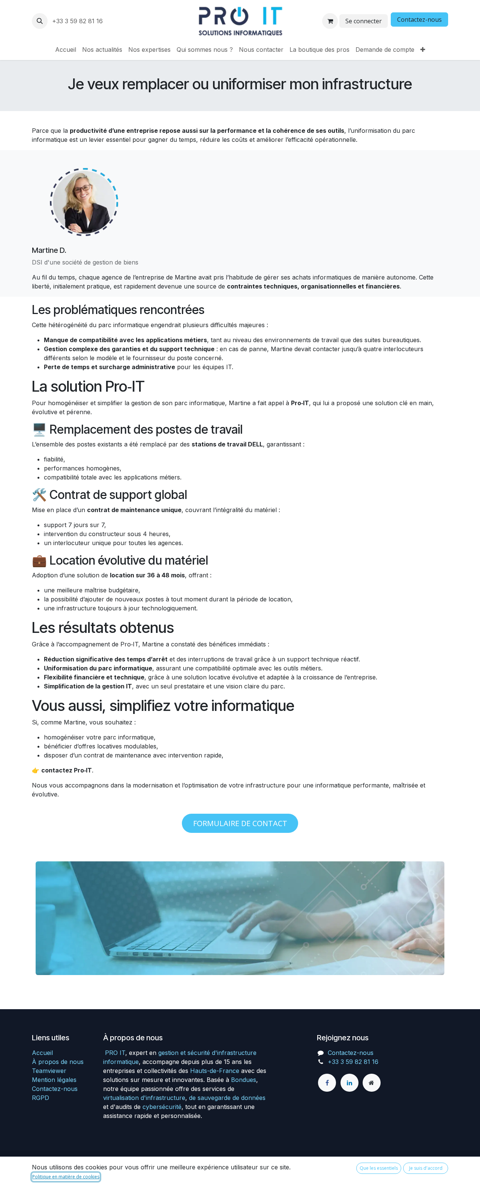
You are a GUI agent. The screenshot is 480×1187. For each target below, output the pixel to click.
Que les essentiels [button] (379, 1168)
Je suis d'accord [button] (425, 1168)
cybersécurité (162, 1106)
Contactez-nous (419, 19)
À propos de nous (58, 1061)
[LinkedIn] (349, 1083)
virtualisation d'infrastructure (144, 1097)
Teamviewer (49, 1070)
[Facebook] (327, 1083)
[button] (40, 21)
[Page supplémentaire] (372, 1083)
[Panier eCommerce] (330, 21)
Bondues (243, 1079)
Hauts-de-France (214, 1070)
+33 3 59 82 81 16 (78, 21)
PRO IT (115, 1052)
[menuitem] (65, 49)
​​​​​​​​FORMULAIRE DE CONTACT (240, 823)
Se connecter (363, 21)
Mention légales (54, 1079)
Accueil (42, 1052)
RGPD (40, 1097)
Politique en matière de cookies (65, 1176)
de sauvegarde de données (227, 1097)
